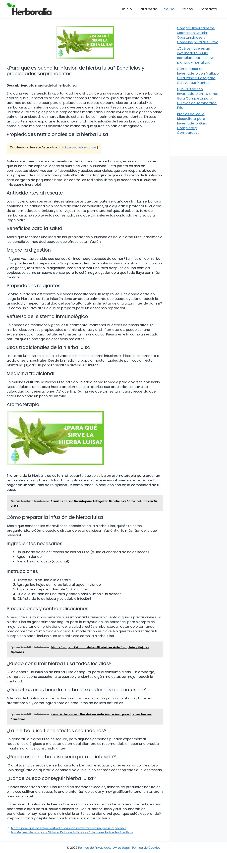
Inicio (127, 9)
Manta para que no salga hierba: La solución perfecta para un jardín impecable (68, 828)
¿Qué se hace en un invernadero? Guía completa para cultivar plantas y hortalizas (196, 55)
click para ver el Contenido (78, 147)
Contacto (208, 9)
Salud (169, 9)
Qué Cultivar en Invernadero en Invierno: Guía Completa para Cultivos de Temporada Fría (197, 98)
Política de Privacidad (94, 848)
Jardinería (148, 9)
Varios (187, 9)
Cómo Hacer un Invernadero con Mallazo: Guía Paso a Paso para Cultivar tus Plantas (198, 75)
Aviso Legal (121, 848)
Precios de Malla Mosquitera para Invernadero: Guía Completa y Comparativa (192, 123)
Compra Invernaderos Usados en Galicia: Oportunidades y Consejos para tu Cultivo (197, 35)
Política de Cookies (146, 848)
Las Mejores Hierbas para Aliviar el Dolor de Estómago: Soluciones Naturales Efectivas (72, 832)
